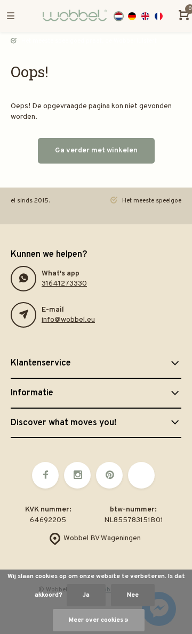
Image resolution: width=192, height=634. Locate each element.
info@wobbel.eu (68, 319)
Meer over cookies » (99, 620)
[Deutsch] (132, 16)
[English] (145, 16)
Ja (86, 595)
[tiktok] (141, 475)
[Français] (159, 16)
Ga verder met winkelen (96, 150)
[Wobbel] (69, 16)
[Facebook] (45, 475)
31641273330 (64, 283)
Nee (133, 595)
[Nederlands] (119, 16)
